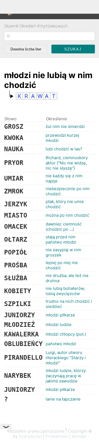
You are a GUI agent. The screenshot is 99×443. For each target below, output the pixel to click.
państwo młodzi (61, 343)
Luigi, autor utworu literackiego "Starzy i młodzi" (66, 357)
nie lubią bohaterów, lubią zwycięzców (65, 291)
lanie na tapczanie (63, 399)
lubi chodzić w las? (64, 149)
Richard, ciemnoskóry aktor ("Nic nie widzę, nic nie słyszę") (67, 163)
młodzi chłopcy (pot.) (66, 334)
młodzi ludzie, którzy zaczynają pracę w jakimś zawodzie (66, 376)
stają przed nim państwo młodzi (61, 239)
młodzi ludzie (59, 324)
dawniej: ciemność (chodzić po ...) (64, 226)
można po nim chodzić (67, 215)
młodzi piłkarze (60, 315)
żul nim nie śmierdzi (65, 126)
